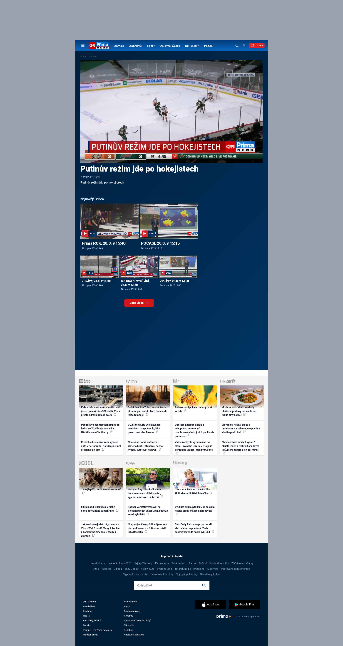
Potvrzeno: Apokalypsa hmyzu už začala (193, 409)
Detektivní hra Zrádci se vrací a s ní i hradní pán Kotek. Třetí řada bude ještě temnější (147, 411)
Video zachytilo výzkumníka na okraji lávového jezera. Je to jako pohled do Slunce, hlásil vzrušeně (194, 446)
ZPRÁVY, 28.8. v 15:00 (96, 281)
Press (127, 606)
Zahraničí (135, 46)
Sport (151, 46)
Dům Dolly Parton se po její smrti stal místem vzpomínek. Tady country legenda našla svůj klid (193, 528)
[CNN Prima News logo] (99, 45)
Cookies (87, 625)
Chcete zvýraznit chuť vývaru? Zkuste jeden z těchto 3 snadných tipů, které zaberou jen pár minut (240, 446)
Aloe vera (212, 568)
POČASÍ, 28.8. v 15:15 (160, 243)
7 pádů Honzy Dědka (126, 568)
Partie (192, 563)
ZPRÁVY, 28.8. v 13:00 (174, 281)
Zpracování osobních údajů (137, 620)
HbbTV (86, 615)
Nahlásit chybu (90, 634)
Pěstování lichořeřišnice (235, 568)
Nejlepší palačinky (187, 574)
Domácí (119, 46)
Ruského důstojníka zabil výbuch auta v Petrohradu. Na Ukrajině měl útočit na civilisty (101, 446)
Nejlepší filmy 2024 (119, 563)
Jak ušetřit (192, 46)
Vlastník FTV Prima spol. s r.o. (98, 630)
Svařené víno (164, 568)
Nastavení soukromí (134, 634)
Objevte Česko (169, 46)
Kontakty (128, 615)
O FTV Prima (89, 601)
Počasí (208, 46)
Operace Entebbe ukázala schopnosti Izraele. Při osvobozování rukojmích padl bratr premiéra (194, 430)
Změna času (179, 563)
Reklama (87, 611)
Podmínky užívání (92, 620)
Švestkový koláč (210, 574)
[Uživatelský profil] (244, 45)
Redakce (128, 630)
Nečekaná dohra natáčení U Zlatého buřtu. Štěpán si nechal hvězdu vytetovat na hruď (145, 446)
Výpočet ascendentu (135, 574)
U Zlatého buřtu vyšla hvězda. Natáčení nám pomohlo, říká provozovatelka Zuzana (144, 428)
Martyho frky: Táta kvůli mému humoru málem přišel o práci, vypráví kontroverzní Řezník (145, 493)
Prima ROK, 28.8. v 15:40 (104, 243)
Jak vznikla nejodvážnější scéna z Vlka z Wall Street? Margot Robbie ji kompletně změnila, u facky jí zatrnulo (100, 530)
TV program (162, 563)
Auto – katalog (102, 568)
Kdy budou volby (219, 563)
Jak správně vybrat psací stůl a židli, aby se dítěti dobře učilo (192, 491)
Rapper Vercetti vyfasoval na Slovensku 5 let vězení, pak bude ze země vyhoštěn (148, 511)
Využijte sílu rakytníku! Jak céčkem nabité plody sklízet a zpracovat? (195, 509)
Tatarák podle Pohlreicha (189, 568)
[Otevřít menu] (83, 45)
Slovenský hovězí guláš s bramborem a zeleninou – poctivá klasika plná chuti (241, 428)
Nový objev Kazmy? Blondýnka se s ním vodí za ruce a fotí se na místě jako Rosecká (147, 528)
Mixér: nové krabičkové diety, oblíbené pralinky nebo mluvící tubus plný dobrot (239, 411)
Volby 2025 (147, 568)
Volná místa (89, 606)
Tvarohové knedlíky (161, 574)
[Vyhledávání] (237, 45)
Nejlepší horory (143, 563)
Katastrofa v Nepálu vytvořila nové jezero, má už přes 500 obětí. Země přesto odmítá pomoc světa (101, 411)
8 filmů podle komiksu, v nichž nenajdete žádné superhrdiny (98, 509)
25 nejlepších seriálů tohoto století (101, 489)
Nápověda (129, 625)
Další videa (137, 303)
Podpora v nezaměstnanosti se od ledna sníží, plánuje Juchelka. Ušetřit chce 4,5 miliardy (100, 428)
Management (130, 601)
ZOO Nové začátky (242, 563)
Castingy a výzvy (132, 611)
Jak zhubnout (98, 563)
